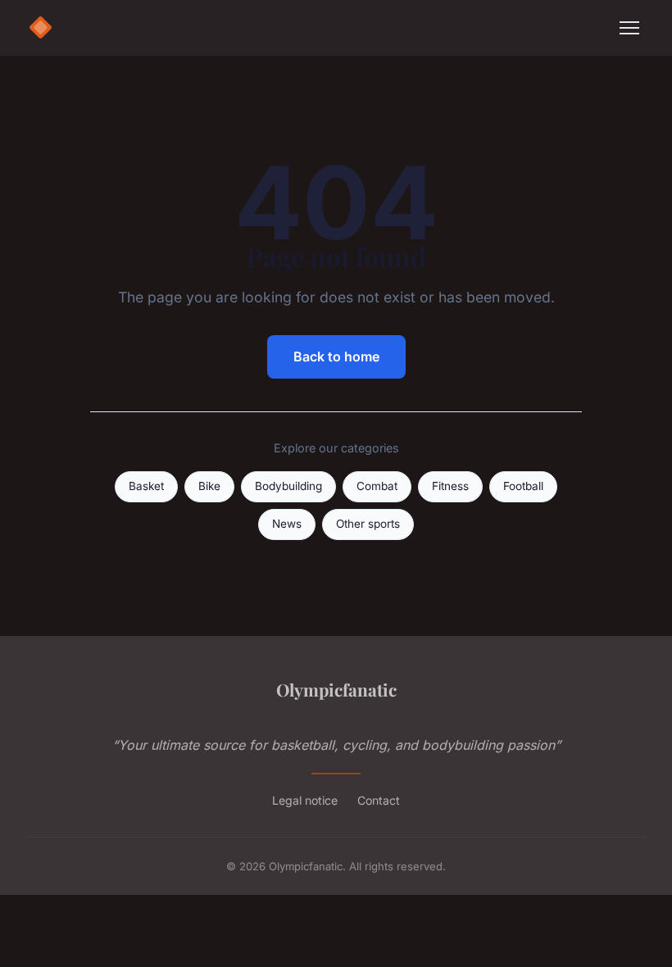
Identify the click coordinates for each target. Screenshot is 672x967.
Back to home (336, 356)
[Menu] (629, 28)
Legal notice (305, 800)
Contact (378, 800)
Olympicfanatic (336, 689)
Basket (146, 486)
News (287, 523)
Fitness (450, 486)
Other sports (368, 523)
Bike (209, 486)
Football (523, 486)
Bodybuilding (288, 486)
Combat (376, 486)
